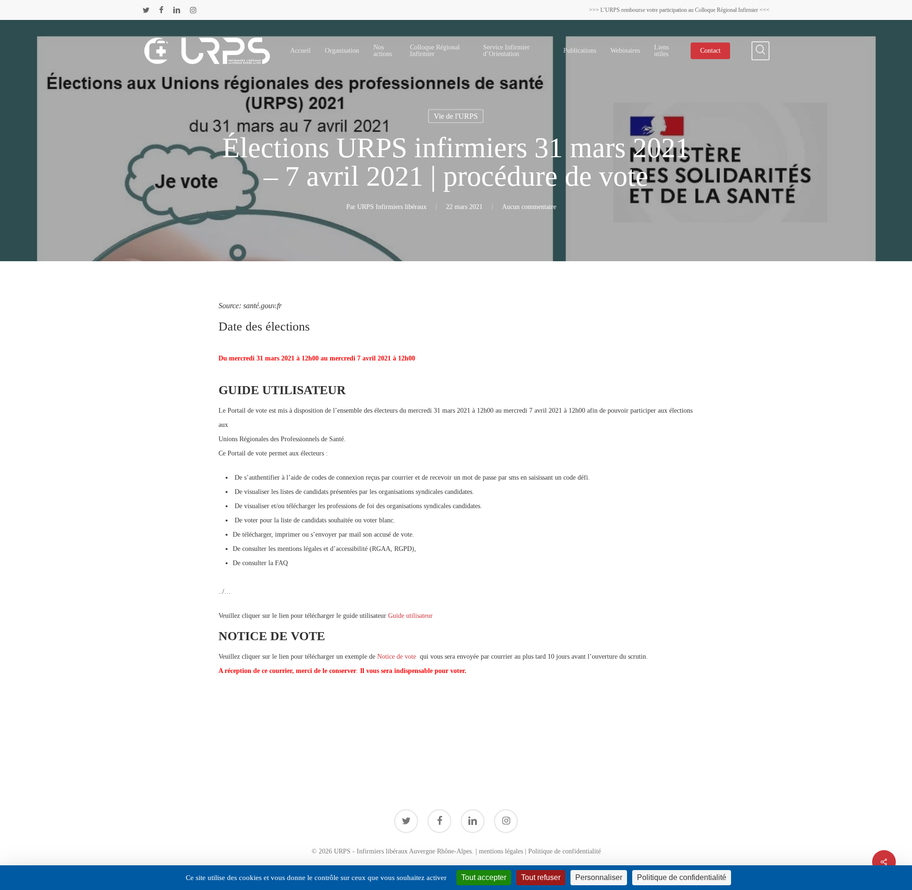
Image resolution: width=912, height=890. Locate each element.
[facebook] (161, 10)
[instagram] (193, 10)
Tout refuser (540, 877)
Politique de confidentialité (564, 851)
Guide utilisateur (410, 615)
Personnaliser (598, 877)
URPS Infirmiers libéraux (392, 206)
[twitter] (146, 10)
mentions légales (501, 851)
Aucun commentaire (529, 206)
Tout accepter (483, 877)
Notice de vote (397, 656)
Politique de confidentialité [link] (681, 877)
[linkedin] (176, 10)
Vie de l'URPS (456, 116)
